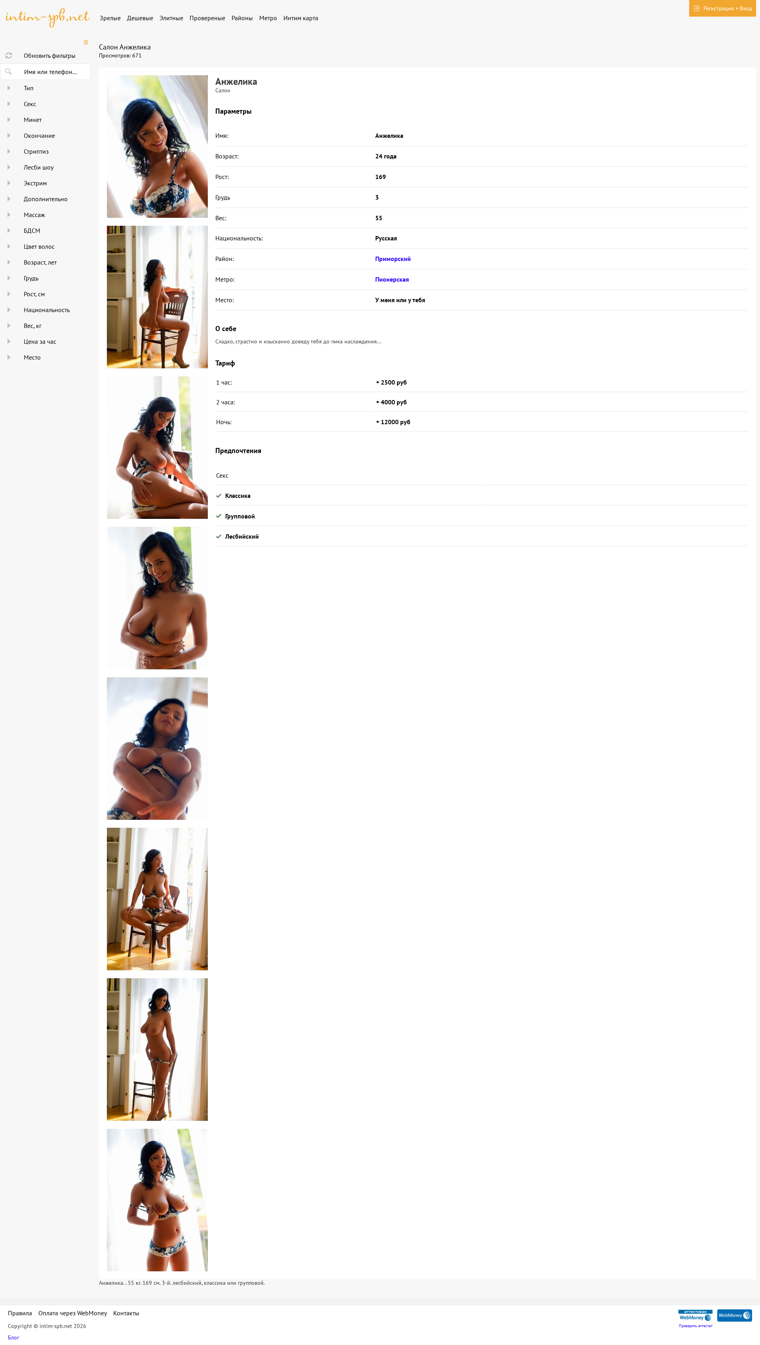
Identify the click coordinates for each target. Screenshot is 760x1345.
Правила (20, 1313)
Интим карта (300, 18)
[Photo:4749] (157, 146)
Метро (268, 18)
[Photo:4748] (157, 1200)
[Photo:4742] (157, 297)
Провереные (207, 18)
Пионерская (392, 279)
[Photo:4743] (157, 447)
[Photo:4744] (157, 598)
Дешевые (140, 18)
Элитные (171, 18)
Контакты (126, 1313)
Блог (13, 1337)
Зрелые (110, 18)
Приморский (393, 259)
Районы (242, 18)
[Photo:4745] (157, 748)
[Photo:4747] (157, 1049)
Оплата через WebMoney (72, 1313)
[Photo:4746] (157, 899)
